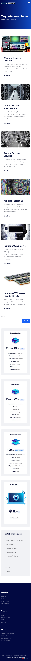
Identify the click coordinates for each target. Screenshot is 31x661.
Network (8, 571)
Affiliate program (5, 617)
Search (3, 317)
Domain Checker (10, 560)
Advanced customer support (14, 564)
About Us (3, 596)
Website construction (12, 568)
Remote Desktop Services (12, 154)
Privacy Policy (5, 601)
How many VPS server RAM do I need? (14, 294)
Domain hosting (5, 640)
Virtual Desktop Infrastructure (11, 106)
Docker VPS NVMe (11, 548)
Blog (2, 615)
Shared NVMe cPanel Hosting (14, 540)
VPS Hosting (9, 544)
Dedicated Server (11, 552)
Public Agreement (6, 599)
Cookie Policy (5, 603)
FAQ (2, 619)
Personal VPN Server (12, 556)
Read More (7, 75)
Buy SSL (3, 622)
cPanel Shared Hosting (7, 633)
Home (3, 19)
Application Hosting (13, 201)
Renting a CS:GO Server (15, 246)
